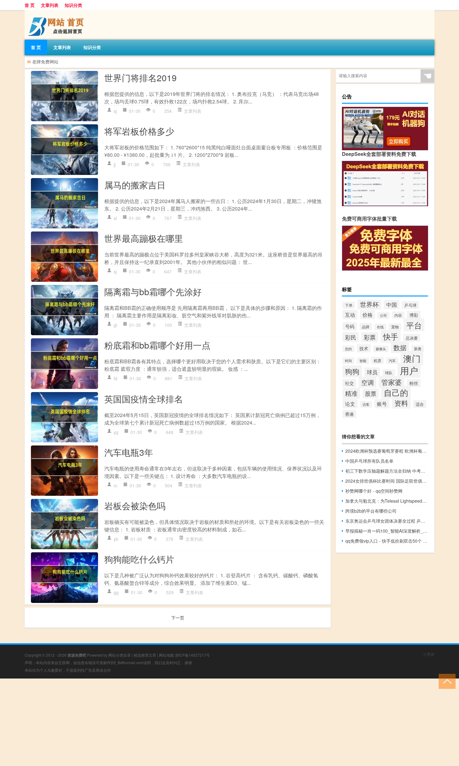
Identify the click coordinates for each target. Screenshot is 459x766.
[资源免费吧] (57, 12)
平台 (414, 325)
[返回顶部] (446, 681)
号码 (349, 326)
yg (116, 432)
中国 (391, 304)
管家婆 (391, 382)
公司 (383, 315)
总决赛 (412, 338)
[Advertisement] (187, 722)
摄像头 (381, 348)
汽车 (392, 360)
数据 (400, 347)
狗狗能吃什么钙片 (139, 559)
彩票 (370, 337)
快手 (390, 336)
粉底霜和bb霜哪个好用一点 (157, 345)
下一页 (177, 617)
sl (115, 218)
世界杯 (369, 304)
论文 (350, 403)
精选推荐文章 (145, 655)
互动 (350, 314)
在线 (380, 327)
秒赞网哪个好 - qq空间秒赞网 (373, 491)
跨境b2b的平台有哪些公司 (371, 511)
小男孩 (428, 654)
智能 (362, 360)
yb (116, 539)
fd (115, 378)
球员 (372, 372)
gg (116, 592)
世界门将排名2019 (140, 77)
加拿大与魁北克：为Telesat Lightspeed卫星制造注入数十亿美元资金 (386, 501)
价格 (368, 314)
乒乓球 (410, 305)
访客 (366, 404)
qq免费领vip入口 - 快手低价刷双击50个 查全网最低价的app (386, 541)
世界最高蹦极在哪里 (143, 238)
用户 (409, 370)
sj (115, 111)
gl (115, 325)
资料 (401, 403)
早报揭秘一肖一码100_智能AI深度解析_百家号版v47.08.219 (386, 531)
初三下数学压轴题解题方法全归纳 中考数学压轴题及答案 (386, 471)
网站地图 (166, 655)
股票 (370, 393)
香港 (349, 414)
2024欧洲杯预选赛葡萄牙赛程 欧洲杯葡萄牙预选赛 (386, 451)
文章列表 (49, 5)
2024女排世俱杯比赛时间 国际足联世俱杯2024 (386, 481)
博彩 (413, 315)
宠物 (395, 326)
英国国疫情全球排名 (143, 398)
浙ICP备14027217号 (192, 655)
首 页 (30, 5)
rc (115, 485)
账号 (382, 403)
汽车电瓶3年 (128, 452)
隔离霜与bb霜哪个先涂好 (153, 291)
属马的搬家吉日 (134, 184)
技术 (363, 348)
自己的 (396, 392)
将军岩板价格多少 (139, 131)
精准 (351, 393)
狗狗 (352, 371)
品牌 (365, 326)
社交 (349, 383)
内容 (398, 315)
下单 (349, 305)
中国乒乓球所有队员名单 (369, 461)
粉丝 (413, 383)
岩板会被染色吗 (134, 505)
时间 (348, 360)
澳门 (412, 358)
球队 (388, 372)
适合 (420, 404)
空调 (367, 382)
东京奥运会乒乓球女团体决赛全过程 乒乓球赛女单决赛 (386, 521)
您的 (348, 348)
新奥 (418, 348)
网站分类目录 (119, 655)
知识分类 (73, 5)
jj (115, 164)
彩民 (350, 337)
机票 (377, 360)
